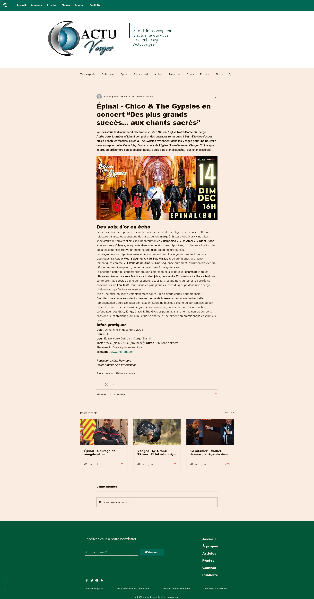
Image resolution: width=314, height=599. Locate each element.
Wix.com (174, 597)
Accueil (209, 539)
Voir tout (229, 412)
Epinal (124, 74)
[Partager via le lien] (122, 384)
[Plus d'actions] (216, 97)
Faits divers (108, 74)
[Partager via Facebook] (98, 384)
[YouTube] (97, 580)
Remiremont (141, 74)
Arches (158, 74)
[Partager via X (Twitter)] (106, 384)
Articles (209, 553)
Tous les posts (87, 74)
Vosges (109, 373)
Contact (209, 568)
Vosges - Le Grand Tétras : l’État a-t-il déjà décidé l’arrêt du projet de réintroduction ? (156, 452)
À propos (210, 546)
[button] (229, 74)
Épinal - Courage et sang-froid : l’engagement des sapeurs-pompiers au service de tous (101, 452)
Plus (218, 74)
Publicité (210, 575)
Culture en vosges (125, 373)
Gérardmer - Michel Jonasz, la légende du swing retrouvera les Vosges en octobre (207, 452)
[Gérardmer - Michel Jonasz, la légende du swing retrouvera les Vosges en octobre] (210, 432)
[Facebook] (87, 580)
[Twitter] (92, 580)
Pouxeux (204, 74)
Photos (208, 560)
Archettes (174, 74)
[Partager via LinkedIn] (114, 384)
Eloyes (190, 74)
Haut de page (5, 585)
